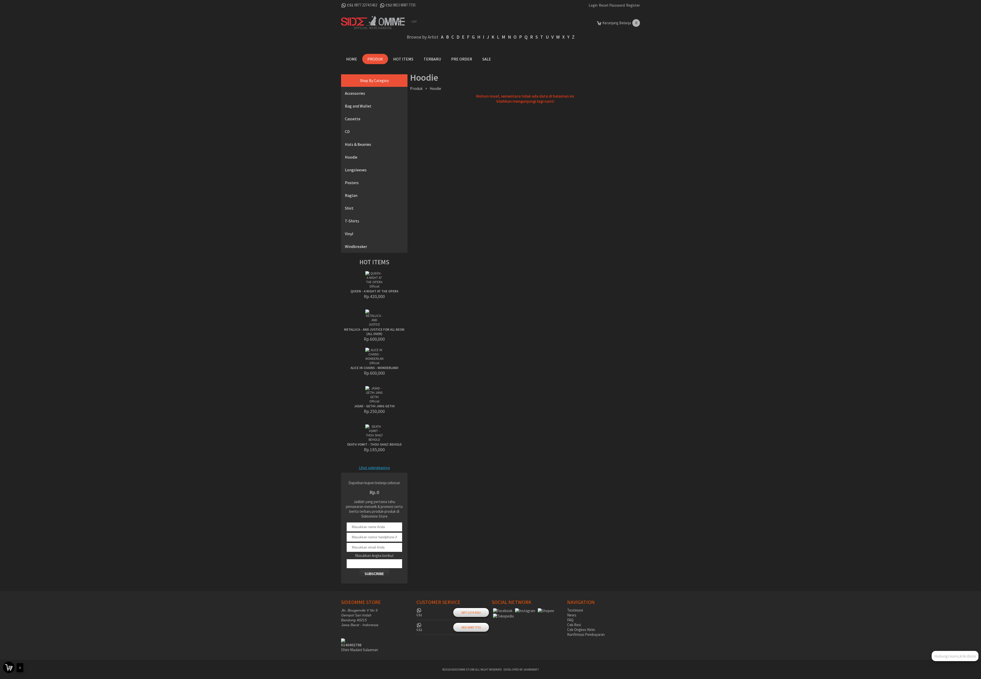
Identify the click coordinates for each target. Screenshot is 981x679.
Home (351, 59)
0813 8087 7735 (404, 5)
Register (633, 5)
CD (347, 131)
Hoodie (351, 157)
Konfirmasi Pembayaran (586, 634)
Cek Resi (574, 624)
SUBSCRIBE (374, 574)
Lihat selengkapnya (374, 467)
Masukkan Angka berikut (374, 555)
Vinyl (349, 233)
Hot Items (403, 59)
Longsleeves (356, 169)
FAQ (570, 619)
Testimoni (575, 610)
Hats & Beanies (358, 144)
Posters (352, 182)
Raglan (351, 195)
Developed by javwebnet (521, 669)
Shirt (349, 208)
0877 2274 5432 (365, 5)
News (571, 615)
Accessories (355, 93)
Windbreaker (356, 246)
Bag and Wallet (358, 106)
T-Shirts (352, 220)
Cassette (352, 118)
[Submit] (580, 21)
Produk (375, 59)
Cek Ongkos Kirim (581, 629)
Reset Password (612, 5)
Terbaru (432, 59)
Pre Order (461, 59)
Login (593, 5)
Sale (486, 59)
